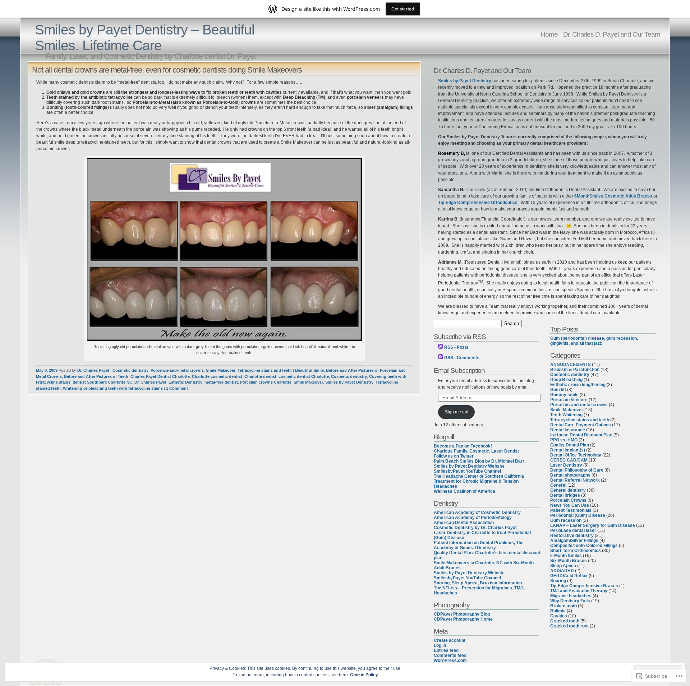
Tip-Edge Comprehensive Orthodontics (478, 202)
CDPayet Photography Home (463, 619)
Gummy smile (564, 394)
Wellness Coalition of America (464, 491)
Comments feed (450, 655)
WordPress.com (450, 660)
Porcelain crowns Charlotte (265, 382)
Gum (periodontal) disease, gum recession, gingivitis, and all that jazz (594, 341)
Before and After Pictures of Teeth (96, 376)
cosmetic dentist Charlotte (304, 376)
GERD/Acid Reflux (569, 575)
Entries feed (446, 650)
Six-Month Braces (568, 560)
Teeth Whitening (566, 414)
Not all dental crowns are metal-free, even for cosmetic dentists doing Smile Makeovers (167, 69)
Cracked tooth (564, 621)
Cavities (558, 615)
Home (549, 34)
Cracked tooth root (569, 626)
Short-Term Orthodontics (575, 550)
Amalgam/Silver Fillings (574, 540)
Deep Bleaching (566, 379)
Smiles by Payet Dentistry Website (469, 466)
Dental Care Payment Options (580, 424)
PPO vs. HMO (564, 439)
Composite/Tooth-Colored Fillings (584, 545)
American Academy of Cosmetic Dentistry (477, 512)
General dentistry (568, 490)
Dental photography (570, 475)
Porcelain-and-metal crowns (177, 370)
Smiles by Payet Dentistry (349, 382)
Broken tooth (563, 605)
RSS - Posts (456, 347)
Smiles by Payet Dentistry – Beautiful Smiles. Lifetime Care (144, 37)
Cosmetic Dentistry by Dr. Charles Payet (475, 527)
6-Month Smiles (566, 555)
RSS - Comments (461, 357)
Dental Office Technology (575, 455)
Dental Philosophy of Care (576, 470)
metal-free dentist (221, 382)
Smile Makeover (220, 370)
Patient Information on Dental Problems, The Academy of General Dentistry (479, 545)
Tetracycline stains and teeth (265, 370)
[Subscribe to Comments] (440, 357)
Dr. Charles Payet (93, 370)
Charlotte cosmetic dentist (217, 376)
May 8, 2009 (47, 370)
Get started (402, 8)
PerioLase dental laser (573, 530)
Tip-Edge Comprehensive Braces (584, 585)
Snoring (558, 580)
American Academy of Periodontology (473, 517)
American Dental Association (464, 522)
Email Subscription (459, 370)
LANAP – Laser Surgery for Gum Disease (592, 525)
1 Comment (177, 388)
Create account (449, 640)
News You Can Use (569, 505)
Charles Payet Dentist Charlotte (160, 376)
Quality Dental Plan (569, 445)
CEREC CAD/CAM (569, 460)
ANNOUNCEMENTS (570, 364)
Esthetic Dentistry (185, 382)
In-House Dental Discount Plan (581, 434)
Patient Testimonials (571, 510)
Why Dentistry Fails (570, 600)
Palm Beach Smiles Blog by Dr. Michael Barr (479, 461)
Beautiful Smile (309, 370)
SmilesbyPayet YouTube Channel (467, 471)
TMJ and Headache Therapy (578, 590)
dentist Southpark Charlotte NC (102, 382)
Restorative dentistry (572, 535)
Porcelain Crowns (568, 500)
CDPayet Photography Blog (462, 614)
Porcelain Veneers (569, 399)
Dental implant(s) (567, 450)
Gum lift (558, 389)
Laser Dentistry (566, 465)
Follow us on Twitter (454, 456)
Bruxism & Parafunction (574, 369)
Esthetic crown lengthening (578, 384)
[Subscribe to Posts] (440, 347)
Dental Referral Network (575, 480)
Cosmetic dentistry (130, 370)
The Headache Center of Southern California (479, 476)
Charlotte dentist (260, 376)
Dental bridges (565, 495)
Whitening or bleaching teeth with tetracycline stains (113, 388)
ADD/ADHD (562, 570)
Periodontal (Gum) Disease (577, 515)
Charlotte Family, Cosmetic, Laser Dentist (476, 451)
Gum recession (565, 520)
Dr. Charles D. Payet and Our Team (611, 34)
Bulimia (558, 610)
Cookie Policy (364, 674)
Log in (440, 645)
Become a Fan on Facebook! (463, 446)
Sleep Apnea (563, 565)
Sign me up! (456, 411)
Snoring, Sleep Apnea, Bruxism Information (478, 582)
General (558, 485)
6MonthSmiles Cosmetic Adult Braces (613, 196)
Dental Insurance (567, 429)
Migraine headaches (571, 595)
